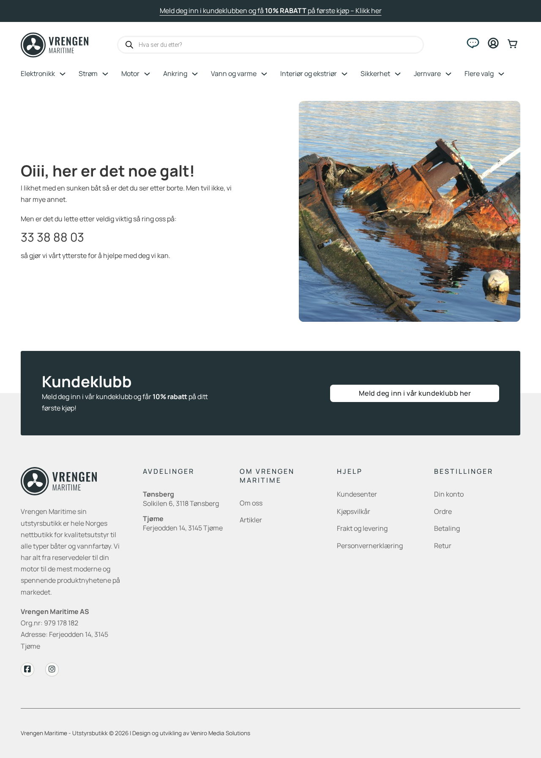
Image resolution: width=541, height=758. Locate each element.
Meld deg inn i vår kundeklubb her (415, 393)
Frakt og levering (362, 528)
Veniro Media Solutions (220, 733)
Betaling (447, 528)
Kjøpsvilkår (353, 511)
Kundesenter (357, 494)
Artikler (251, 519)
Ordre (443, 511)
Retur (442, 545)
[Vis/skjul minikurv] (514, 43)
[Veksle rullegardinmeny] (62, 74)
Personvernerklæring (370, 545)
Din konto (449, 494)
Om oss (251, 503)
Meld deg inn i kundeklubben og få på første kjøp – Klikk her (271, 10)
